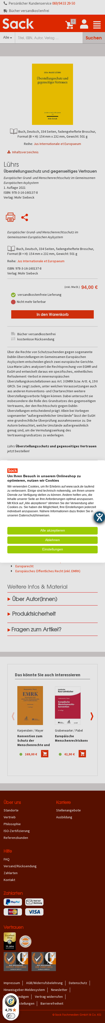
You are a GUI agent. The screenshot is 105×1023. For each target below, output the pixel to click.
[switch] (10, 1016)
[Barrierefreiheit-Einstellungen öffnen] (99, 517)
